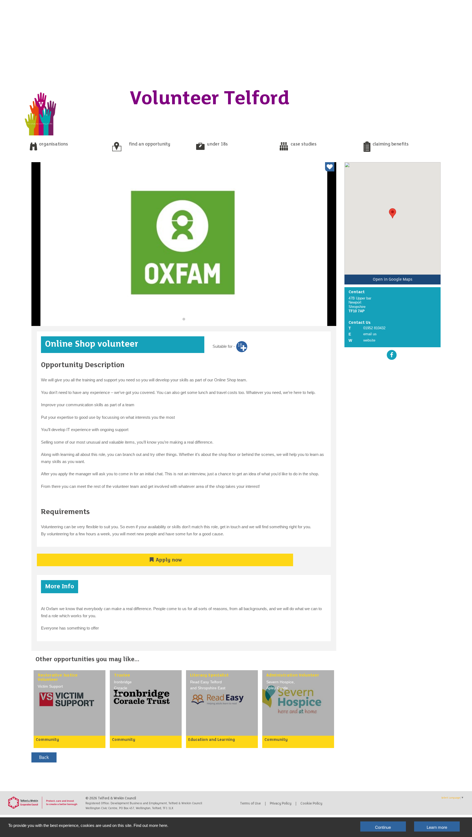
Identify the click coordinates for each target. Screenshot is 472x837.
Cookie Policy (311, 804)
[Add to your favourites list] (329, 166)
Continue (383, 827)
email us (370, 334)
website (369, 340)
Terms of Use (250, 804)
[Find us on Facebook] (392, 354)
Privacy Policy (280, 804)
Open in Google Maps (392, 279)
